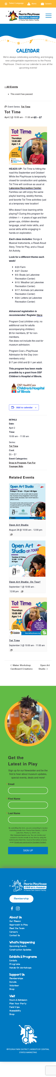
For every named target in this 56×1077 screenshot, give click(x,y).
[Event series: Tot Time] (11, 650)
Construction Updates (20, 950)
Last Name (14, 813)
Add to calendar (24, 407)
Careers (48, 4)
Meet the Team (16, 928)
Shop (11, 989)
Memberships (16, 978)
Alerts (34, 4)
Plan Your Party (17, 1003)
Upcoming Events (17, 946)
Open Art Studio (19, 525)
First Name (14, 798)
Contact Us (14, 935)
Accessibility (15, 1011)
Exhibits (13, 960)
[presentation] (27, 501)
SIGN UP (28, 850)
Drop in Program (17, 462)
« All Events (11, 86)
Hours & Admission (18, 1000)
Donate (13, 982)
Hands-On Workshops (20, 968)
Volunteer (14, 985)
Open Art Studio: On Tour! (25, 582)
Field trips (14, 1007)
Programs (14, 964)
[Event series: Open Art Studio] (11, 535)
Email (11, 784)
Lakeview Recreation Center (25, 188)
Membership (21, 898)
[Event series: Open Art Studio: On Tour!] (22, 591)
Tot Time (13, 446)
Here (39, 315)
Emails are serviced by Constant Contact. (30, 842)
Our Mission (15, 921)
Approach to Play (18, 925)
